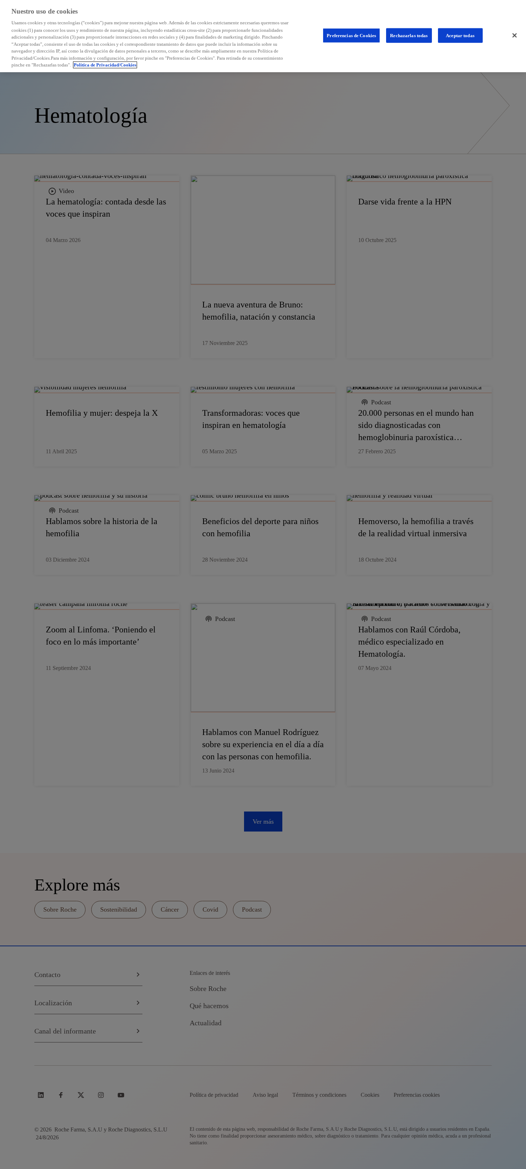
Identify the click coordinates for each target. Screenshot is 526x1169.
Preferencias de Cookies (351, 35)
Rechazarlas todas (409, 35)
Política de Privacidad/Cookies (105, 65)
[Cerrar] (514, 35)
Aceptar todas (460, 35)
